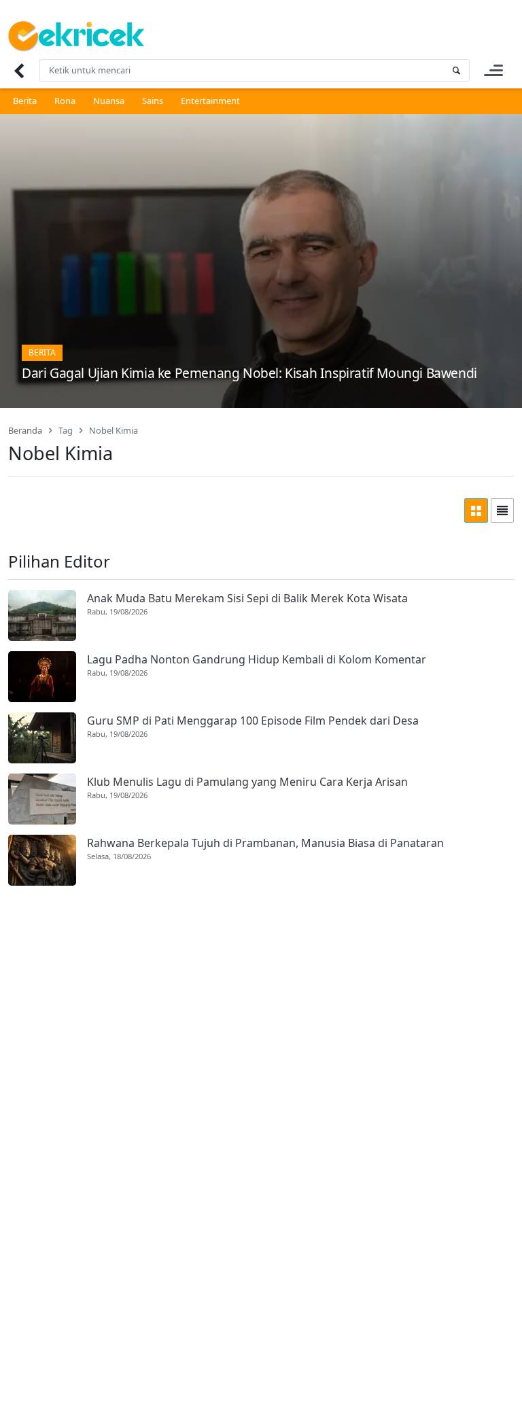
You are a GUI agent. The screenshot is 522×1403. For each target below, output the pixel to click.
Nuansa (108, 100)
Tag (65, 430)
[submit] (456, 70)
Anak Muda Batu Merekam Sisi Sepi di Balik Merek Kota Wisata (247, 598)
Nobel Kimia (113, 430)
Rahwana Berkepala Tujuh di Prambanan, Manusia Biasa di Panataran (265, 842)
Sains (152, 100)
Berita (25, 100)
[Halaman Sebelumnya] (18, 70)
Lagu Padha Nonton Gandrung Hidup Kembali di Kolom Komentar (256, 659)
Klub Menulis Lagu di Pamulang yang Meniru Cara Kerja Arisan (247, 781)
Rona (64, 100)
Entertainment (210, 100)
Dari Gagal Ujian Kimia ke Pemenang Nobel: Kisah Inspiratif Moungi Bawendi (249, 373)
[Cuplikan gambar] (42, 615)
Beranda (25, 430)
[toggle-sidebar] (493, 70)
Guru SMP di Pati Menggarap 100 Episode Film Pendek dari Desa (253, 720)
